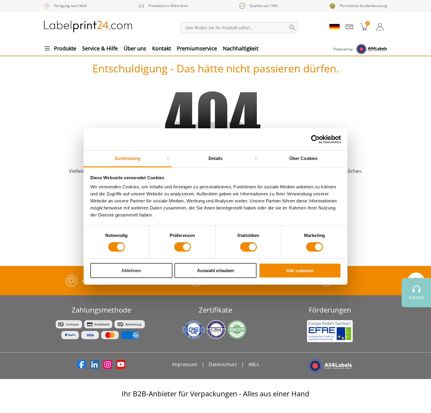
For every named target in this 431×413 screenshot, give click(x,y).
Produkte (65, 48)
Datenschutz (223, 364)
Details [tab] (215, 158)
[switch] (182, 247)
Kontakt (161, 48)
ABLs (253, 364)
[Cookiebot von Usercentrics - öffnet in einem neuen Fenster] (315, 139)
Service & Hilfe (100, 48)
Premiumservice (197, 48)
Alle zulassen (299, 270)
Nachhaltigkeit (240, 48)
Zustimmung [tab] (128, 158)
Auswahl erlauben (215, 270)
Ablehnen (131, 270)
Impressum (184, 364)
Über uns (135, 48)
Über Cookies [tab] (303, 158)
